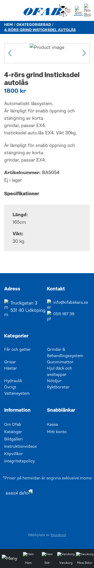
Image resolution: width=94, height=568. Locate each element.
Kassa (52, 424)
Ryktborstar (58, 387)
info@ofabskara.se (70, 302)
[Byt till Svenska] (78, 10)
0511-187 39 (63, 314)
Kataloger (13, 431)
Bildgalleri (13, 439)
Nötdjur (54, 380)
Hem (8, 24)
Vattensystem (17, 393)
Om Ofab (12, 424)
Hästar (10, 368)
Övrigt (10, 387)
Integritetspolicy (19, 461)
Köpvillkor (13, 453)
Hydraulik (13, 380)
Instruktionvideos (20, 446)
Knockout (58, 535)
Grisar (10, 362)
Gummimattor (60, 362)
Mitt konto (57, 431)
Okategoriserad (33, 24)
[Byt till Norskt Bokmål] (87, 10)
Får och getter (17, 349)
